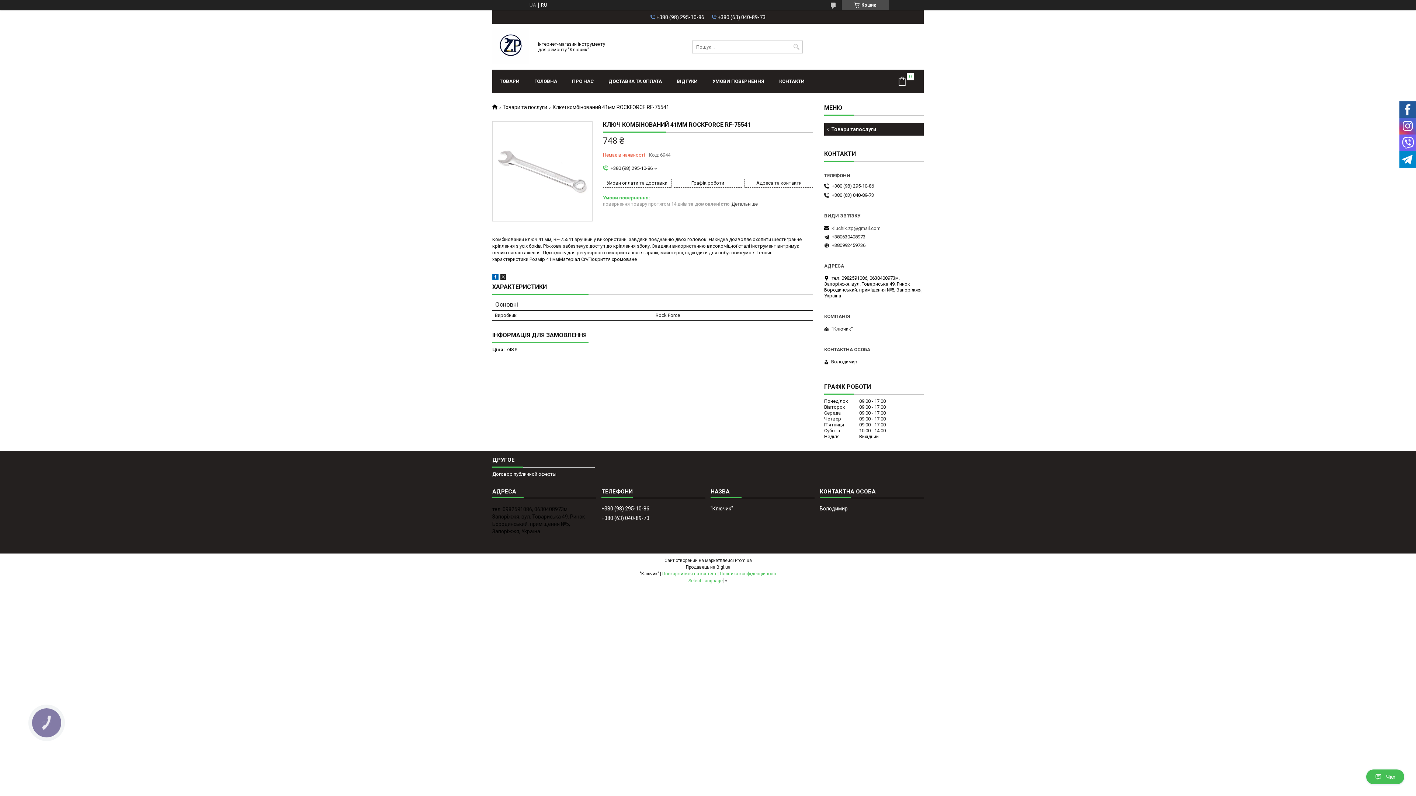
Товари (510, 81)
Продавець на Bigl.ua (708, 567)
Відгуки (687, 81)
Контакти (792, 81)
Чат (1390, 777)
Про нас (583, 81)
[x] (503, 278)
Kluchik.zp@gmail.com (856, 228)
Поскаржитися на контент (689, 573)
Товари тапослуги (854, 129)
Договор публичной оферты (524, 474)
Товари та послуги (525, 107)
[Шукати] (796, 47)
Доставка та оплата (635, 81)
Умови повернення (738, 81)
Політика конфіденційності (748, 573)
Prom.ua (743, 560)
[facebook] (495, 278)
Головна (545, 81)
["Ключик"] (510, 47)
